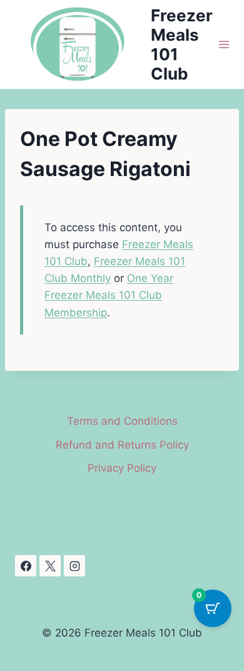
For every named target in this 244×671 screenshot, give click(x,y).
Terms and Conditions (122, 421)
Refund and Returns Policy (122, 445)
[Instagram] (74, 565)
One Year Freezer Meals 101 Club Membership (108, 295)
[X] (50, 565)
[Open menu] (224, 45)
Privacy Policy (122, 468)
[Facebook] (25, 565)
